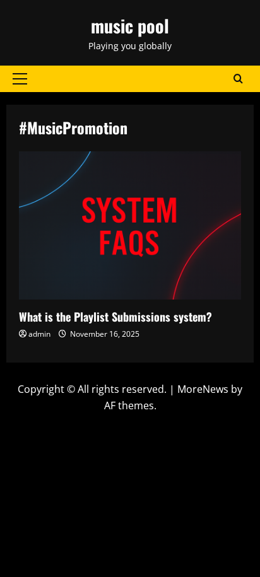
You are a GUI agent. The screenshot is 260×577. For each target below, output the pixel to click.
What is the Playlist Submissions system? (130, 225)
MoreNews (202, 389)
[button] (19, 79)
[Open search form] (238, 79)
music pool (130, 25)
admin (39, 334)
